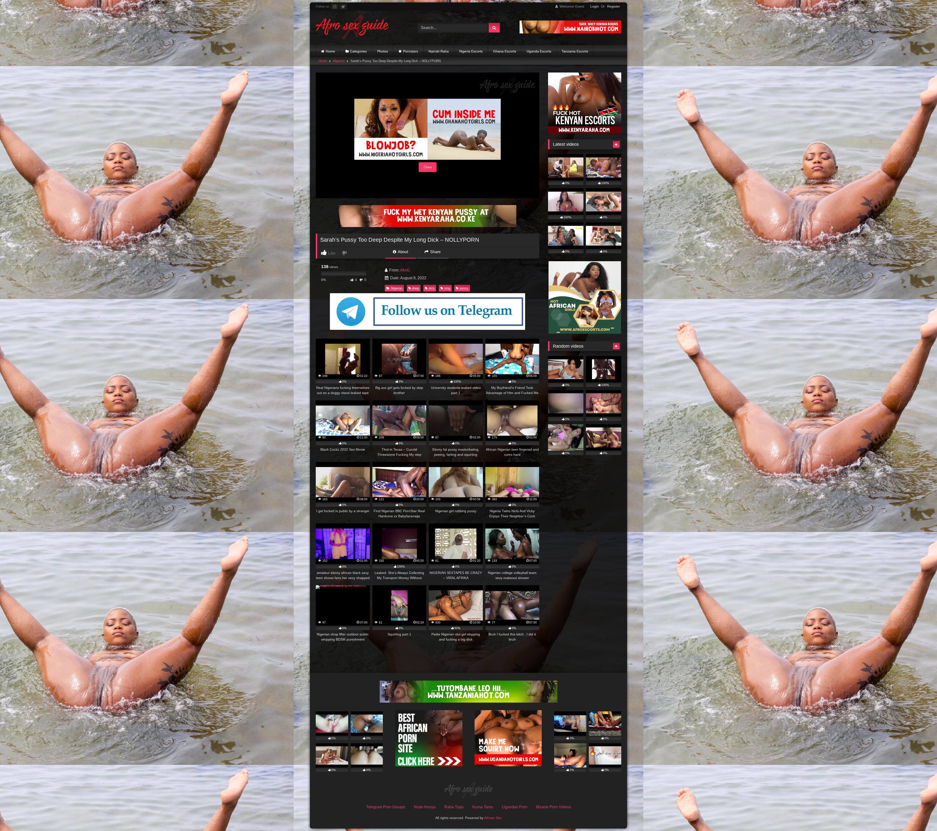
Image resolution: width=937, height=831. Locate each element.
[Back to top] (922, 816)
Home (330, 51)
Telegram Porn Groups (385, 807)
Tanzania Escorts (575, 51)
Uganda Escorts (539, 51)
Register (613, 6)
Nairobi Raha (438, 51)
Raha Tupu (454, 807)
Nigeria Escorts (471, 51)
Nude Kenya (425, 807)
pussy (464, 288)
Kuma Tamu (482, 807)
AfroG (405, 270)
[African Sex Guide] (352, 27)
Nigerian (339, 61)
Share (435, 252)
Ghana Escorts (504, 51)
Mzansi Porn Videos (553, 807)
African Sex (493, 818)
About (402, 252)
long (447, 288)
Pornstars (410, 51)
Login (594, 6)
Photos (382, 51)
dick (432, 288)
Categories (358, 51)
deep (415, 288)
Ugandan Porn (514, 807)
